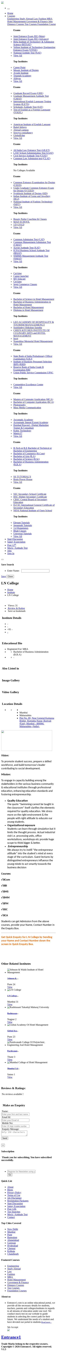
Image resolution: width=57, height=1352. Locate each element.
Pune (9, 1234)
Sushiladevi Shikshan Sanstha (27, 327)
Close (10, 576)
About (10, 1187)
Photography (19, 405)
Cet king (17, 281)
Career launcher (21, 276)
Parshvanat (12, 1051)
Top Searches (13, 1211)
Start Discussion (15, 539)
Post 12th (11, 1209)
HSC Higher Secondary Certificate (30, 496)
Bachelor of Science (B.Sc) (26, 459)
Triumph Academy (22, 75)
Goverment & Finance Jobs (39, 21)
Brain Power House (22, 479)
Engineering (13, 18)
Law (36, 18)
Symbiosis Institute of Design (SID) (30, 193)
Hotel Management (16, 21)
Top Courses (31, 24)
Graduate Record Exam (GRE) (28, 93)
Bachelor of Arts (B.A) (24, 456)
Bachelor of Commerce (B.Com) (29, 453)
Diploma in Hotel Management (28, 310)
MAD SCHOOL (21, 222)
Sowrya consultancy (23, 132)
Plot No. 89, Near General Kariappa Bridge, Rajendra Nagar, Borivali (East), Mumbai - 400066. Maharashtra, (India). (36, 722)
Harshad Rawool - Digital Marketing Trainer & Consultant (31, 426)
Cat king (17, 273)
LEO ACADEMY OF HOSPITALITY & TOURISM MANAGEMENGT (33, 323)
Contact (11, 1217)
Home (10, 13)
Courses (11, 16)
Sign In (10, 553)
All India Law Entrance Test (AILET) (31, 150)
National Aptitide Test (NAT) (27, 52)
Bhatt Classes (19, 531)
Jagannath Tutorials (22, 525)
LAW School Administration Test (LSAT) (33, 153)
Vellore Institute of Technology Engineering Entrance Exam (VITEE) (34, 48)
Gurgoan (11, 1243)
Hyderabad (12, 1245)
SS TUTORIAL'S (22, 476)
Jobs (9, 550)
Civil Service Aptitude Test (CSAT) (30, 155)
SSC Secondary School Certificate (29, 494)
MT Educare (19, 279)
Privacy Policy (14, 1192)
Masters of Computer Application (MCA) (33, 399)
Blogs (10, 1189)
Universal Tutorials (22, 533)
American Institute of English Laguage (31, 124)
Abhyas (17, 78)
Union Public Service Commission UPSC (33, 372)
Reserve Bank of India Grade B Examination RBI (28, 368)
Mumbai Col (12, 1068)
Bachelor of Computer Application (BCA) (33, 402)
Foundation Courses (17, 1290)
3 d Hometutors (20, 528)
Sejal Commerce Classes (25, 284)
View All (17, 55)
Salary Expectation (16, 542)
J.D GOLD (18, 224)
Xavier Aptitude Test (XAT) (26, 247)
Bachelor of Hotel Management (28, 307)
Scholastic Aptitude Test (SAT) (28, 107)
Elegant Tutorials (21, 522)
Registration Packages (17, 1200)
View (9, 987)
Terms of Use (13, 1195)
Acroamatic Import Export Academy (30, 422)
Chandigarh (13, 1254)
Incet (15, 338)
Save (3, 576)
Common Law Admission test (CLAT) (31, 158)
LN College (12, 996)
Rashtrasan (12, 1013)
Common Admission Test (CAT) (29, 239)
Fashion (43, 18)
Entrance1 (11, 1337)
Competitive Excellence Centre (28, 384)
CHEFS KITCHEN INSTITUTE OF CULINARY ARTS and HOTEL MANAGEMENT (31, 333)
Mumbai (11, 1232)
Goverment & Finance (18, 1282)
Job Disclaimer (14, 1198)
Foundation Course (46, 24)
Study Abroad (27, 18)
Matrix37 (17, 433)
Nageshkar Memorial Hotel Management (33, 341)
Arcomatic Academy (23, 419)
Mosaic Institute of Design (26, 70)
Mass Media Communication (27, 407)
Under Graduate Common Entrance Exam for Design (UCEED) (33, 189)
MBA (49, 18)
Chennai (11, 1248)
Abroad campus (21, 130)
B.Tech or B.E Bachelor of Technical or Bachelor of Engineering (32, 449)
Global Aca (12, 1031)
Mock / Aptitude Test (17, 548)
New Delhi (12, 1229)
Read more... (46, 1322)
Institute (11, 592)
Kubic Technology (22, 430)
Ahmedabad (13, 1240)
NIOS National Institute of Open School (32, 510)
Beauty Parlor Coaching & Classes (30, 219)
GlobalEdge (19, 135)
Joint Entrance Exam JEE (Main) (29, 36)
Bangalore (12, 1237)
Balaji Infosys (20, 127)
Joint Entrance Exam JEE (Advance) (31, 39)
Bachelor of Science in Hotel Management (33, 299)
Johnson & (12, 978)
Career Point (19, 67)
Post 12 (11, 545)
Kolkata (11, 1251)
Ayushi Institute (20, 73)
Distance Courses (15, 24)
